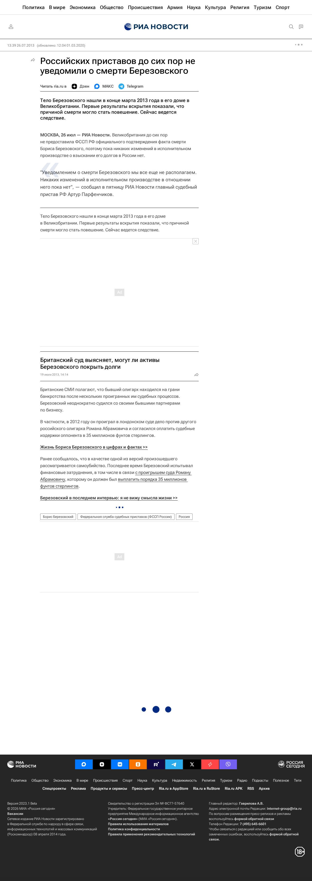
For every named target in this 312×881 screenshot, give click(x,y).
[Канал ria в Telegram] (174, 764)
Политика (19, 780)
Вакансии (15, 814)
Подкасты (260, 780)
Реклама (78, 788)
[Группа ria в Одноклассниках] (138, 764)
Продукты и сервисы (109, 788)
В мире (82, 780)
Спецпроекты (54, 788)
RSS (250, 788)
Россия (184, 517)
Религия (208, 780)
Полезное (281, 780)
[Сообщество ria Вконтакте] (120, 764)
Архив (264, 788)
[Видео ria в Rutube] (156, 764)
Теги (297, 780)
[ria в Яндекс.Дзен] (102, 764)
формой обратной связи (254, 819)
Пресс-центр (143, 788)
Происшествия (105, 780)
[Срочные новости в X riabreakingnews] (210, 764)
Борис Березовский (58, 517)
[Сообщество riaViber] (228, 764)
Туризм (226, 780)
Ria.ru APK (234, 788)
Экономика (62, 780)
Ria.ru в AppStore (173, 788)
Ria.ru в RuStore (206, 788)
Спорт (128, 780)
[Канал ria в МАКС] (84, 764)
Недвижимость (184, 780)
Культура (159, 780)
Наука (142, 780)
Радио (242, 780)
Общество (40, 780)
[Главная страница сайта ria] (156, 27)
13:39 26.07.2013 (20, 45)
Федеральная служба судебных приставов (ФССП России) (126, 517)
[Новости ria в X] (192, 764)
